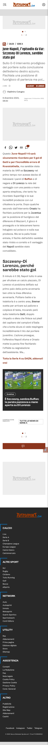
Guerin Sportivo (9, 615)
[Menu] (4, 4)
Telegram (38, 728)
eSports (6, 587)
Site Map (6, 710)
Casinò (6, 716)
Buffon (28, 178)
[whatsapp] (10, 147)
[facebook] (5, 147)
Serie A (20, 44)
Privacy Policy (9, 686)
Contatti (6, 667)
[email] (21, 147)
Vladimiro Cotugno (16, 91)
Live (4, 534)
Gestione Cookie (10, 682)
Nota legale (8, 676)
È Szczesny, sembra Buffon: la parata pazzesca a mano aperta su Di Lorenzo (22, 402)
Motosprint (7, 611)
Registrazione (8, 707)
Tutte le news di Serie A (29, 422)
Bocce (5, 584)
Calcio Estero (8, 550)
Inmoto (6, 608)
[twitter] (16, 147)
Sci (4, 568)
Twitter (29, 728)
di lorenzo (40, 86)
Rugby (5, 571)
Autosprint (7, 605)
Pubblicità (7, 704)
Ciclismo (6, 574)
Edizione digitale (10, 645)
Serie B (6, 540)
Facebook (10, 728)
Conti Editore (8, 621)
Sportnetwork (9, 618)
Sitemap (6, 652)
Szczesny (30, 86)
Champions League (11, 543)
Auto (5, 602)
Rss (4, 636)
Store (5, 648)
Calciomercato (9, 553)
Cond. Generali (9, 689)
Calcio (11, 44)
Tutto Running (9, 577)
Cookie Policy (9, 679)
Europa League (9, 547)
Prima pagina (8, 642)
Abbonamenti (8, 639)
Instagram (20, 728)
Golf (4, 581)
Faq (4, 673)
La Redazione (8, 670)
